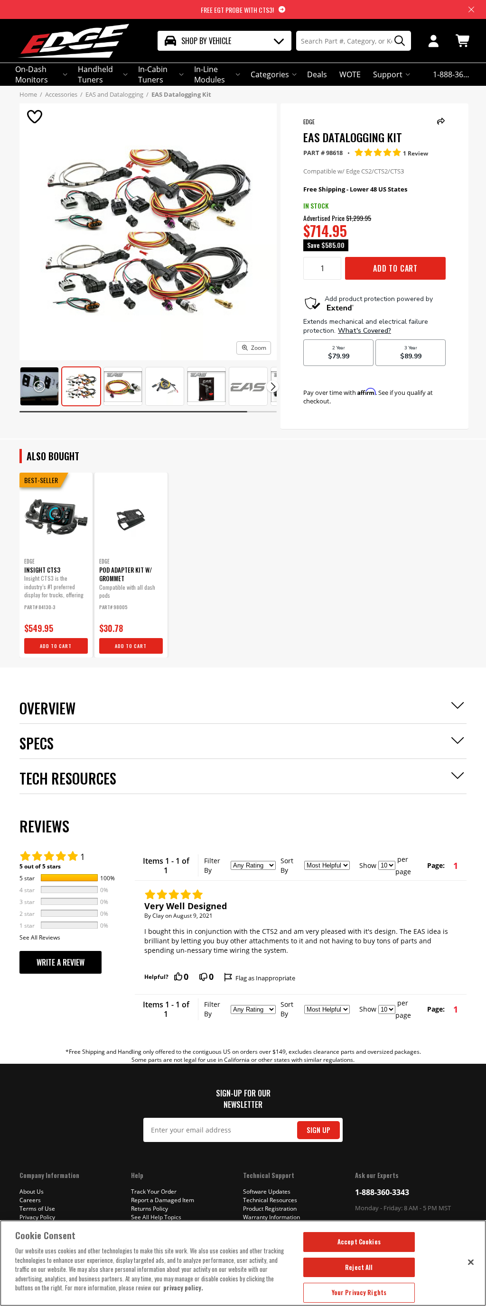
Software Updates (266, 1191)
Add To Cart (395, 268)
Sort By (286, 865)
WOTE (350, 74)
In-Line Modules (209, 74)
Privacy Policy (37, 1217)
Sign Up (318, 1130)
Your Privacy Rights (359, 1292)
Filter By (212, 865)
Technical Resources (270, 1200)
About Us (31, 1191)
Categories (270, 74)
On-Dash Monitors (31, 74)
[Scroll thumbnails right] (273, 387)
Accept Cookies (359, 1241)
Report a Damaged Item (162, 1200)
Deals (317, 74)
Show (367, 865)
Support (387, 74)
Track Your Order (154, 1191)
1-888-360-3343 (382, 1192)
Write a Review (60, 962)
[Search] (396, 41)
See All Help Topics (156, 1217)
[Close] (470, 1261)
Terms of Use (37, 1209)
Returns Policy (149, 1209)
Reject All (359, 1267)
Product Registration (270, 1209)
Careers (30, 1200)
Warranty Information (271, 1217)
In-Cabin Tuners (153, 74)
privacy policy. (183, 1287)
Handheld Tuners (95, 74)
